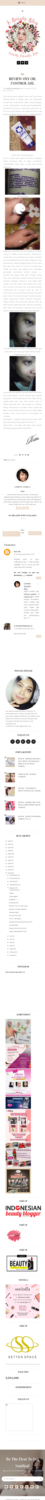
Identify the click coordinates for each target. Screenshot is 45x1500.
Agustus (13, 888)
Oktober (13, 881)
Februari (13, 952)
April (11, 946)
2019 (9, 851)
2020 (10, 847)
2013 (9, 870)
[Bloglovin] (32, 1487)
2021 (9, 844)
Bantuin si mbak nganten (18, 909)
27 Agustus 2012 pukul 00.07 (24, 554)
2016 (9, 860)
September (14, 885)
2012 (9, 873)
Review (13, 460)
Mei (11, 942)
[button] (22, 3)
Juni (11, 939)
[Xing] (33, 741)
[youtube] (27, 1487)
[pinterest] (22, 1487)
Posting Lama (35, 533)
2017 (9, 857)
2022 (9, 841)
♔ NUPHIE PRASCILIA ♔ (23, 626)
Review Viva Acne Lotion (17, 928)
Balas (38, 578)
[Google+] (37, 1487)
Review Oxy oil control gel (18, 906)
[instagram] (17, 1487)
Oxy (22, 74)
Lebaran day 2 (14, 912)
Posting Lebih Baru (9, 533)
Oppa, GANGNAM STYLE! (18, 931)
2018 (9, 854)
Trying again (13, 896)
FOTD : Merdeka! (15, 918)
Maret (12, 949)
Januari (12, 955)
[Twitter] (18, 741)
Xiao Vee (17, 552)
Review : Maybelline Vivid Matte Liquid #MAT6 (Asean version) (29, 805)
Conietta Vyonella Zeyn (12, 88)
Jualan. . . (12, 893)
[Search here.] (22, 11)
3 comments (9, 90)
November (14, 878)
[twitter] (12, 1487)
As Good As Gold (15, 915)
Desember (14, 875)
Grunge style (13, 925)
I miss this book (14, 890)
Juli (11, 936)
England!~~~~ (14, 899)
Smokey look (14, 903)
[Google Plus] (23, 741)
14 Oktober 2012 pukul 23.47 (24, 628)
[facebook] (7, 1487)
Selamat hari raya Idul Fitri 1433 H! (20, 922)
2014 (9, 866)
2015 (9, 863)
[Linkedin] (28, 741)
